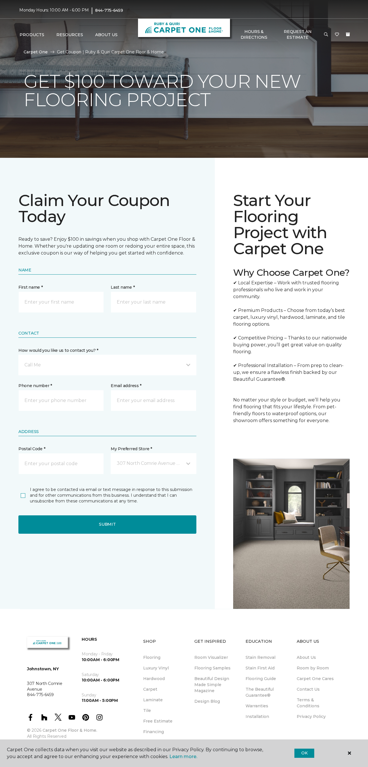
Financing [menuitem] (153, 731)
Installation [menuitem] (257, 716)
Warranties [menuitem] (257, 705)
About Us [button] (106, 34)
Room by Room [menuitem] (313, 668)
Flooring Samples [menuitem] (212, 668)
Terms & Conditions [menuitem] (308, 702)
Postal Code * (31, 449)
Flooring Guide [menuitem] (261, 678)
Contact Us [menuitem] (308, 689)
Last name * (123, 287)
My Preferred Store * (131, 449)
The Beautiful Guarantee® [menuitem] (260, 692)
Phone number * (35, 386)
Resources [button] (69, 34)
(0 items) (348, 34)
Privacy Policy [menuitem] (311, 716)
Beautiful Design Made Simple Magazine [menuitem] (211, 684)
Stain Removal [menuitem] (260, 657)
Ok (304, 753)
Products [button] (32, 34)
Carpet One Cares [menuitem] (315, 678)
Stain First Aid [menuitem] (260, 668)
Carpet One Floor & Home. (70, 730)
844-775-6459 (109, 10)
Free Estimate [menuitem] (157, 721)
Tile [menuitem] (147, 710)
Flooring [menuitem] (151, 657)
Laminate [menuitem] (153, 699)
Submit (107, 524)
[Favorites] (336, 34)
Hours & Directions (254, 34)
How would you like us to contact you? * (58, 350)
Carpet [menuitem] (150, 689)
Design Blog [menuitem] (207, 701)
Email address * (126, 386)
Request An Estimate (297, 34)
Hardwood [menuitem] (154, 678)
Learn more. (183, 756)
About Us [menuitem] (306, 657)
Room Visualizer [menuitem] (211, 657)
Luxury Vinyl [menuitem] (156, 668)
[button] (326, 34)
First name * (30, 287)
